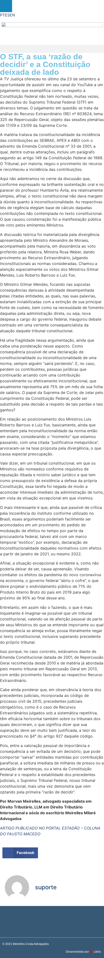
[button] (52, 49)
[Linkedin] (6, 6)
